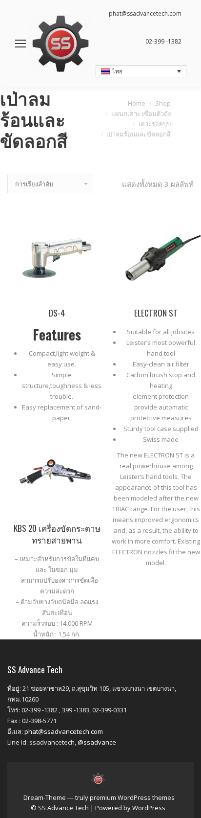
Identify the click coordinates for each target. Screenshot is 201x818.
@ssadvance (97, 742)
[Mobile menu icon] (20, 43)
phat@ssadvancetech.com (63, 731)
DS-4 (57, 313)
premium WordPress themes (132, 797)
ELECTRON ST (156, 313)
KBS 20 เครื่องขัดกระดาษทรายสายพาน (57, 534)
